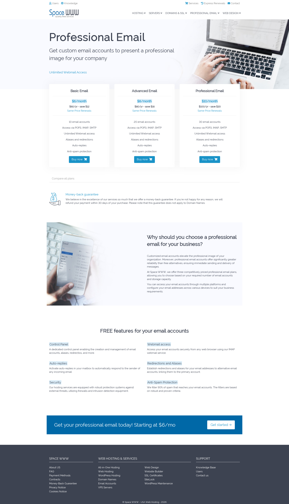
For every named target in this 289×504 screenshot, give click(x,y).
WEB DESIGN (231, 13)
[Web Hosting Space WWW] (66, 13)
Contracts (54, 479)
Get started (220, 425)
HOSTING (138, 13)
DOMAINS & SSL (175, 13)
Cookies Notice (58, 491)
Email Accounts (107, 483)
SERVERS (155, 13)
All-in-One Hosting (109, 467)
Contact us (202, 475)
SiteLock (149, 479)
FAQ (51, 471)
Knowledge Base (206, 467)
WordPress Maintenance (158, 483)
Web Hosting (105, 471)
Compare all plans (63, 178)
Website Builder (153, 471)
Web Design (151, 467)
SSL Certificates (153, 475)
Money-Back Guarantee (63, 483)
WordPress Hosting (109, 475)
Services (193, 3)
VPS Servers (105, 487)
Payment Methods (59, 475)
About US (54, 467)
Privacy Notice (57, 487)
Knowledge (71, 3)
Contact (235, 3)
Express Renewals (214, 3)
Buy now (78, 159)
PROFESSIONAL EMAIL (204, 13)
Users (55, 3)
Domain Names (107, 479)
